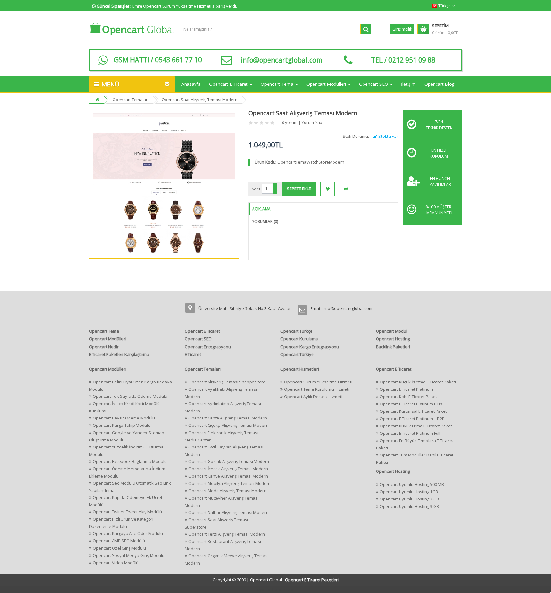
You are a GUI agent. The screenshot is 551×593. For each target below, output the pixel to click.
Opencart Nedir (104, 347)
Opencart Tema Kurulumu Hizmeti (316, 389)
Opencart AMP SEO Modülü (119, 541)
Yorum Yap (312, 122)
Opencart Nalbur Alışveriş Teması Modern (228, 512)
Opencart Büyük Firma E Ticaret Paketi (416, 426)
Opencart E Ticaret (202, 331)
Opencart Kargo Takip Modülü (122, 425)
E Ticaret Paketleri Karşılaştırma (119, 354)
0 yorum (290, 122)
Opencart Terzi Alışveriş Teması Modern (226, 534)
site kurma (284, 589)
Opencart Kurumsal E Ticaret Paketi (414, 411)
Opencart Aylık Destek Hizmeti (313, 396)
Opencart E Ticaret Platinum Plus (411, 404)
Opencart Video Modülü (116, 563)
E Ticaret (193, 354)
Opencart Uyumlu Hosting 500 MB (412, 484)
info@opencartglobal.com (281, 60)
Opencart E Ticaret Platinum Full (410, 433)
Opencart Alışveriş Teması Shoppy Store (227, 382)
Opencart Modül (391, 331)
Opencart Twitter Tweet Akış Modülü (127, 512)
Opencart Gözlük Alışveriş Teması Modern (228, 461)
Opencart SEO (198, 339)
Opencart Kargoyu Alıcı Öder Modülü (128, 533)
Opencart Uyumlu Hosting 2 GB (409, 499)
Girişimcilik (402, 29)
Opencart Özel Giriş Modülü (119, 548)
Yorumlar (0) (265, 221)
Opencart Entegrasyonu (208, 347)
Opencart (265, 589)
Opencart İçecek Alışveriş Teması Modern (228, 468)
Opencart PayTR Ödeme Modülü (124, 418)
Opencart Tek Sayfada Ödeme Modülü (130, 396)
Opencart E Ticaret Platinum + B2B (412, 418)
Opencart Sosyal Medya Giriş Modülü (129, 555)
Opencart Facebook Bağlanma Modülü (130, 461)
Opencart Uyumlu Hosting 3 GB (409, 506)
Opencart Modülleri (107, 339)
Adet (256, 189)
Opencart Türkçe (296, 331)
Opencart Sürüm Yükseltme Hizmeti (318, 382)
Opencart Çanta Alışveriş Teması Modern (227, 418)
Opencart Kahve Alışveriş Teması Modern (228, 476)
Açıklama (261, 208)
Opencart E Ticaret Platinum (406, 389)
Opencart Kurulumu (299, 339)
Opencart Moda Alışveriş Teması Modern (227, 490)
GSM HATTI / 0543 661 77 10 (158, 59)
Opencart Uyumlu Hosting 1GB (409, 491)
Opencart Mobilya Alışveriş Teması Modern (229, 483)
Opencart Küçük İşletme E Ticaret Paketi (418, 382)
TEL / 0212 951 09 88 (403, 60)
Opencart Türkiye (297, 354)
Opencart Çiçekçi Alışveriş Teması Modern (228, 425)
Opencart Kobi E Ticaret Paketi (409, 396)
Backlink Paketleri (393, 347)
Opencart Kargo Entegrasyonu (309, 347)
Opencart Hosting (393, 339)
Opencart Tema (104, 331)
